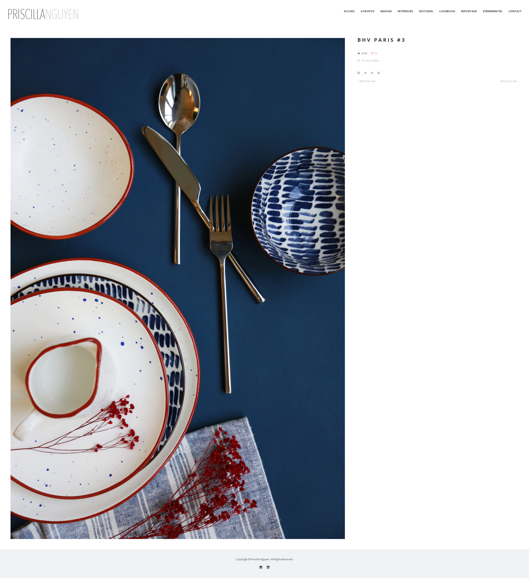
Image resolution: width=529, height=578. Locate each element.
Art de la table (370, 60)
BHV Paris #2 (508, 81)
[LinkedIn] (268, 567)
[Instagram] (261, 567)
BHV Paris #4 (367, 81)
